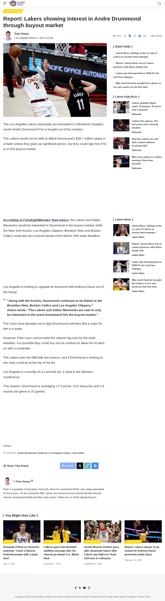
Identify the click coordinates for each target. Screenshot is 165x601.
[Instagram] (89, 588)
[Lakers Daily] (17, 3)
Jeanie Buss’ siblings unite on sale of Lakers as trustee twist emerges (147, 229)
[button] (6, 3)
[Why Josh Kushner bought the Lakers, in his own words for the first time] (121, 284)
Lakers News (138, 237)
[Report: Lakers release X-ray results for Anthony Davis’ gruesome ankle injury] (143, 531)
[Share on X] (129, 35)
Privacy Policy (144, 597)
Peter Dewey (22, 33)
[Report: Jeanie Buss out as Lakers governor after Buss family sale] (121, 248)
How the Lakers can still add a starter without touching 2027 (145, 142)
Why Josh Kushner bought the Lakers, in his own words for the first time (146, 283)
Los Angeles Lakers (59, 453)
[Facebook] (75, 588)
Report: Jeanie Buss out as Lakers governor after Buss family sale (147, 247)
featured (42, 453)
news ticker (78, 453)
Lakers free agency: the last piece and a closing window (145, 124)
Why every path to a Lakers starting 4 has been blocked (147, 160)
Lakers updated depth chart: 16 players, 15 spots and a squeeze (146, 106)
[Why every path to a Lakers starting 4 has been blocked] (121, 161)
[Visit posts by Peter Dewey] (8, 36)
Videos (8, 541)
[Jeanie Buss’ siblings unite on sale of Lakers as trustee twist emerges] (121, 230)
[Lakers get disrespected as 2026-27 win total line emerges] (121, 266)
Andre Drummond (27, 453)
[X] (80, 588)
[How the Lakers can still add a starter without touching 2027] (121, 143)
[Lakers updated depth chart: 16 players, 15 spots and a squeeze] (121, 107)
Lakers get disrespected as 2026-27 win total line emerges (147, 265)
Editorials (136, 114)
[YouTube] (84, 588)
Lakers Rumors (13, 11)
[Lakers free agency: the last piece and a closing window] (121, 125)
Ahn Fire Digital (82, 597)
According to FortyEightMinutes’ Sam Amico (36, 220)
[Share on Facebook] (124, 35)
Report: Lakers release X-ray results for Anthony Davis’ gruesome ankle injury (142, 551)
